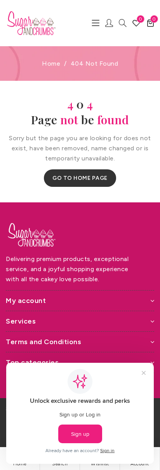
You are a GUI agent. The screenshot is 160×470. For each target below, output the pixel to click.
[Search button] (123, 23)
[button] (150, 23)
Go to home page (80, 178)
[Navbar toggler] (95, 23)
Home (51, 63)
